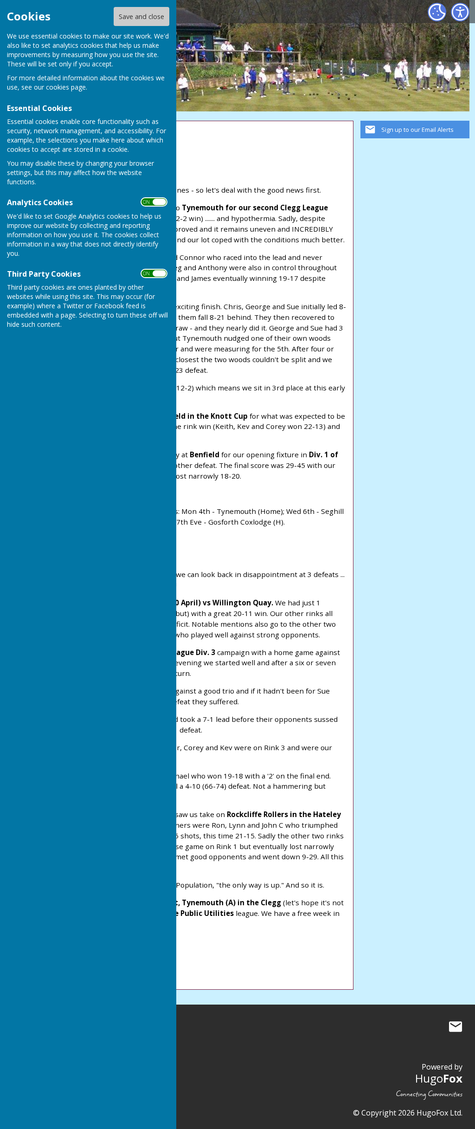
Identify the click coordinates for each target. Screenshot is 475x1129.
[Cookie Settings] (437, 12)
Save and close (141, 16)
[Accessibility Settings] (460, 12)
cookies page (66, 87)
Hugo (438, 1078)
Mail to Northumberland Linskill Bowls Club (455, 1026)
